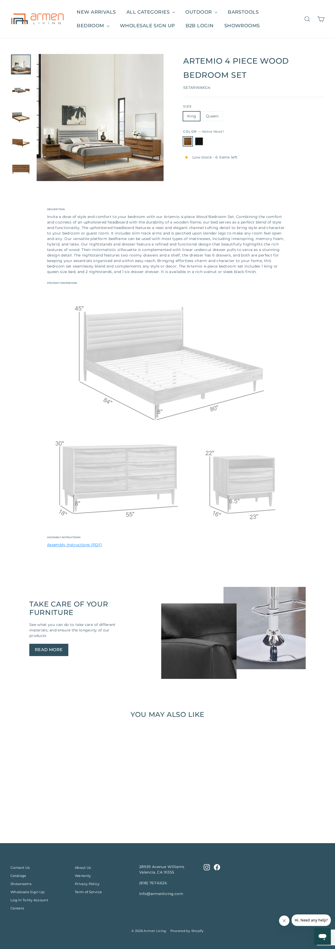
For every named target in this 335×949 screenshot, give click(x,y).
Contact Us (20, 867)
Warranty (83, 876)
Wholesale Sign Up (27, 892)
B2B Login (200, 26)
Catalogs (18, 876)
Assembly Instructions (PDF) (74, 544)
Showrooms (242, 26)
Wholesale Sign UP (147, 26)
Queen (212, 116)
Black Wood (199, 141)
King (191, 116)
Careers (17, 908)
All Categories (148, 12)
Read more (49, 649)
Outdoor (199, 12)
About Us (83, 867)
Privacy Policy (87, 884)
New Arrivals (96, 12)
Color (203, 131)
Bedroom (91, 26)
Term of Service (88, 892)
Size (187, 106)
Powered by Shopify (187, 931)
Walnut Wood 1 (187, 141)
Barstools (243, 12)
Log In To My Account (29, 900)
